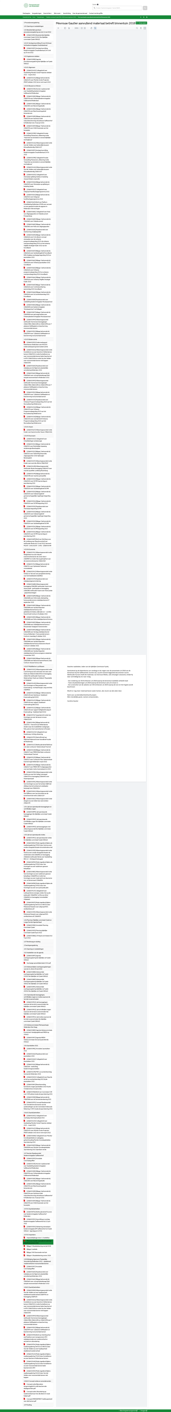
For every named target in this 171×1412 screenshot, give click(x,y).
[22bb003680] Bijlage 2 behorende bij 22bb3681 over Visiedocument (37, 220)
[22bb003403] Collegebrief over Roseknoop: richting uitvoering (35, 733)
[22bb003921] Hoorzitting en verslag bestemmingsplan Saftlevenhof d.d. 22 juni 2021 (37, 1221)
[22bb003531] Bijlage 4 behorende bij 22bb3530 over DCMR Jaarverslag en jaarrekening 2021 (37, 481)
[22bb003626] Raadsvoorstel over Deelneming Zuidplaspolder (36, 231)
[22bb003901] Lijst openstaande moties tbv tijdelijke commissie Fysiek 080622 (38, 839)
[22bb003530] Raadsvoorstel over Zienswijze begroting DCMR (36, 507)
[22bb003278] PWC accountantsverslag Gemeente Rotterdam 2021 (38, 1073)
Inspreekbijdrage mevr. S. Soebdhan (38, 1238)
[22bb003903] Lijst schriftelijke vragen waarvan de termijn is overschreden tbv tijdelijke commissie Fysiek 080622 (37, 1012)
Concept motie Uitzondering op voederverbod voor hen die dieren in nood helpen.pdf (37, 1394)
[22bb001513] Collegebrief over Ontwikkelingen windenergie (35, 440)
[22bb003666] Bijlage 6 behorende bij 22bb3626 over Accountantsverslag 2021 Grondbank (37, 294)
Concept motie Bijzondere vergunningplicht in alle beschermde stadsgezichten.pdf (35, 1386)
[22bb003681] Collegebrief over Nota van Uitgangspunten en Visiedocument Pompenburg (37, 214)
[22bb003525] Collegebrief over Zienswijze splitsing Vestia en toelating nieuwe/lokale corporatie (36, 177)
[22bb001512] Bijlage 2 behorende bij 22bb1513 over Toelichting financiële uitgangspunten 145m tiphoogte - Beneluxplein (37, 455)
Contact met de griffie (96, 13)
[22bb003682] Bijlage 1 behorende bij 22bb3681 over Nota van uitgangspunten (37, 225)
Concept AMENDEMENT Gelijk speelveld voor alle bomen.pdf (38, 1400)
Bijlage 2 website (31, 1249)
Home (33, 17)
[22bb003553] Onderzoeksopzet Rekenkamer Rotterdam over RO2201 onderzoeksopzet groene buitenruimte (36, 344)
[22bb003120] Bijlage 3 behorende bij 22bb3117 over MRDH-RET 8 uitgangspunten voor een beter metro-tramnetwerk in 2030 (37, 767)
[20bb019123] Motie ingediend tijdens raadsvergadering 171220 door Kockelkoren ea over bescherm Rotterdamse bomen (37, 1356)
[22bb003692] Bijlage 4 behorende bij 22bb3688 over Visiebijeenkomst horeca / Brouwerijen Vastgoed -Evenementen (37, 624)
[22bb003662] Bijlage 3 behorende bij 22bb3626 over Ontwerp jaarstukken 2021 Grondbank (37, 262)
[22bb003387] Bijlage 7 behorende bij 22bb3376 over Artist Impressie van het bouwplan (37, 128)
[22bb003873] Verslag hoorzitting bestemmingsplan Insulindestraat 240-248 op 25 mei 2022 (37, 50)
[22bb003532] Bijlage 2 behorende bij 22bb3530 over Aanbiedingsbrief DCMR (37, 487)
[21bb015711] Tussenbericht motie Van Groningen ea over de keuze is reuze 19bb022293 (37, 717)
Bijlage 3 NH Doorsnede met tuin (36, 1252)
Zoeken (94, 4)
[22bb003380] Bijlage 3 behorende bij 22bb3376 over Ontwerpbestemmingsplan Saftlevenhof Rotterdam (37, 98)
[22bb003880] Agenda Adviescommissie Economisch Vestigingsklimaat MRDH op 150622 (38, 1032)
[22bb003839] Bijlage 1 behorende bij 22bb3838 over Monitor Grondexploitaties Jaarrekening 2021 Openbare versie (37, 1147)
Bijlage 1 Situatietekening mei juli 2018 (38, 1246)
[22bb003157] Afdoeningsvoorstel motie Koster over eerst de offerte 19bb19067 (38, 462)
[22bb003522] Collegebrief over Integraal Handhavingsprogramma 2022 (36, 190)
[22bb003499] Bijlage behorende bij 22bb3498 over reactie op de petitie (36, 475)
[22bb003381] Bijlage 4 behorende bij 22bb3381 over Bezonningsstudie (37, 105)
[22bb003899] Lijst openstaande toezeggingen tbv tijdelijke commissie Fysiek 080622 (38, 814)
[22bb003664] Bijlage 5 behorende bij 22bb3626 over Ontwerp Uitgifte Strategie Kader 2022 (37, 279)
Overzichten (47, 13)
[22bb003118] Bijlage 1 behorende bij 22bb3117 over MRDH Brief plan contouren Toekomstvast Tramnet (37, 752)
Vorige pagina (142, 23)
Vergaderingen (37, 13)
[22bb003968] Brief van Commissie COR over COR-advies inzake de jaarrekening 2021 (38, 1093)
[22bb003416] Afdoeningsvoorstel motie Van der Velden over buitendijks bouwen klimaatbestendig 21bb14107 (38, 145)
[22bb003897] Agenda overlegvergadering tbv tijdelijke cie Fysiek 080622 (37, 958)
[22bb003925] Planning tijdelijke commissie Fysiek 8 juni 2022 (35, 931)
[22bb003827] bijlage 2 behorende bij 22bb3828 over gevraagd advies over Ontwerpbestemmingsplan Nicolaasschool (37, 314)
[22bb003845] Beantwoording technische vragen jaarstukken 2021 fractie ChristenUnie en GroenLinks (37, 1087)
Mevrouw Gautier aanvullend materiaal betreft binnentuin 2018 (37, 1242)
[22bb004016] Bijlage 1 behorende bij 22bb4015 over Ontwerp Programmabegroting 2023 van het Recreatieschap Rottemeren (37, 410)
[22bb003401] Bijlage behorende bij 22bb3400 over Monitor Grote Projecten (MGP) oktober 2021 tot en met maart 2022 (37, 80)
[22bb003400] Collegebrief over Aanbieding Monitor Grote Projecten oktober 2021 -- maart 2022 (38, 72)
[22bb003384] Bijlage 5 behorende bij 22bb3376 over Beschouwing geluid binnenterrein (37, 111)
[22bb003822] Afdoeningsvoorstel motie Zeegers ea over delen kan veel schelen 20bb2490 (38, 801)
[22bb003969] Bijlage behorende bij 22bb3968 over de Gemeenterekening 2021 (37, 1098)
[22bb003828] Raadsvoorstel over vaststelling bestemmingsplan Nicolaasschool (38, 301)
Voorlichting (67, 13)
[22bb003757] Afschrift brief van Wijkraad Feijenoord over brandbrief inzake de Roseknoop (37, 739)
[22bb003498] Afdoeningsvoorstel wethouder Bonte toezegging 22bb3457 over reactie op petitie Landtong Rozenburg (38, 468)
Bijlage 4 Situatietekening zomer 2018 (38, 1255)
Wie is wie (57, 13)
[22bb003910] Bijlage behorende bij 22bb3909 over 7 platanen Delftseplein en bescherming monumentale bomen (37, 333)
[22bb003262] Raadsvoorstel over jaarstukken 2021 (36, 1055)
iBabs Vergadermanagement (127, 1410)
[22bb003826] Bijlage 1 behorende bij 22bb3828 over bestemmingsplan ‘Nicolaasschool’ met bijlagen (37, 307)
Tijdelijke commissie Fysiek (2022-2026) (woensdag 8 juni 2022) (61, 17)
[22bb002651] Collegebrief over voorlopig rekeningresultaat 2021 (35, 1117)
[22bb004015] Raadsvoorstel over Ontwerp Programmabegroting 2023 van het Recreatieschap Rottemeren (38, 402)
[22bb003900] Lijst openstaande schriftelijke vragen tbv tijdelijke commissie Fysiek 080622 (37, 821)
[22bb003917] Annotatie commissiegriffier (33, 1267)
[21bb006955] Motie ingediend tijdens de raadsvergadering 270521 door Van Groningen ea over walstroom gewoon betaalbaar (38, 865)
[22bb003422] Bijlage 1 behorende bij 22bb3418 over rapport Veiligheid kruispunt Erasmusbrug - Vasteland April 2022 (37, 710)
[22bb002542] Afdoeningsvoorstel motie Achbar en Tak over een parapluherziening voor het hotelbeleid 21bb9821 (38, 574)
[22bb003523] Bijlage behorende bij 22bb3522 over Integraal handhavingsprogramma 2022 (36, 197)
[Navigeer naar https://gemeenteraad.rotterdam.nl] (31, 6)
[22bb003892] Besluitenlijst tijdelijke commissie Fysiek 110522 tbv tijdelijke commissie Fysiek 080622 (37, 37)
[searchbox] (117, 8)
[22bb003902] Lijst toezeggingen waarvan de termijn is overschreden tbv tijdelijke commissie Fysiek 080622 (36, 1004)
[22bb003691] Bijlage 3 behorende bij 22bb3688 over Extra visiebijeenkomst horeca (38, 618)
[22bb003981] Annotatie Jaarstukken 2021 (37, 1050)
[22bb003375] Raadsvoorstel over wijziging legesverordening (36, 580)
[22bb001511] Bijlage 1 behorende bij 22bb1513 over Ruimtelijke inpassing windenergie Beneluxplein (37, 446)
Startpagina (26, 13)
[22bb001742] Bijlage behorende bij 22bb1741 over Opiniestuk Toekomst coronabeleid (36, 566)
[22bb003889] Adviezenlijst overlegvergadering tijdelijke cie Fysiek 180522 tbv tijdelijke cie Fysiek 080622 (36, 981)
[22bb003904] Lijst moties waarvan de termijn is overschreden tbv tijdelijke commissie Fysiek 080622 (37, 1019)
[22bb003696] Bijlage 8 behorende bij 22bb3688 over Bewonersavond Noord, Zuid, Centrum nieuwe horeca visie (38, 660)
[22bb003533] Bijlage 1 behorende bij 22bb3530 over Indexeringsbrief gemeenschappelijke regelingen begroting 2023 (37, 495)
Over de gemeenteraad (79, 13)
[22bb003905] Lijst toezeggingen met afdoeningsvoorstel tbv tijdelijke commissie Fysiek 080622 (37, 829)
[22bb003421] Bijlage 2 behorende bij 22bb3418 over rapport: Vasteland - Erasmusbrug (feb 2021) (37, 702)
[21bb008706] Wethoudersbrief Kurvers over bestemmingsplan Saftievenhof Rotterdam (38, 1214)
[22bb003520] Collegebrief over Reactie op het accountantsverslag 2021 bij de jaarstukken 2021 (38, 1079)
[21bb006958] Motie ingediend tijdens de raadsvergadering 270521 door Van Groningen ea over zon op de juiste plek (38, 885)
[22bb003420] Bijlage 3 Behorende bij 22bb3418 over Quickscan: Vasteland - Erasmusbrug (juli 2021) (37, 695)
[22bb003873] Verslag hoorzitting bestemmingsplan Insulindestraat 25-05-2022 (36, 152)
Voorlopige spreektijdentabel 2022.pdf (38, 963)
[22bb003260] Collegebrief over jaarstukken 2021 (35, 1060)
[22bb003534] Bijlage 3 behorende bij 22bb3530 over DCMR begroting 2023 (37, 502)
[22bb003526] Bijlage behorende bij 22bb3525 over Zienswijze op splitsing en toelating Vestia (37, 184)
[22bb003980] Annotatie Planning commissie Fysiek (36, 926)
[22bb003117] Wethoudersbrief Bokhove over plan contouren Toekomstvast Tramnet (38, 746)
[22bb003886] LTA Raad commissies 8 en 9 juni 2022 (38, 937)
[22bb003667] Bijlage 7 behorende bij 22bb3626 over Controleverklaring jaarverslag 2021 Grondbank (37, 287)
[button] (145, 8)
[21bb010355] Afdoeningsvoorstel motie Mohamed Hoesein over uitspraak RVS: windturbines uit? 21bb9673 (38, 914)
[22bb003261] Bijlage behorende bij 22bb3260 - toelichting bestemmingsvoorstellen (36, 1067)
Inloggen (143, 1410)
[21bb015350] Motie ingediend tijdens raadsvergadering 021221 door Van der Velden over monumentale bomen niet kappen (37, 1374)
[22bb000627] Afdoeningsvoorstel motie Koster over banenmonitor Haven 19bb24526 (38, 431)
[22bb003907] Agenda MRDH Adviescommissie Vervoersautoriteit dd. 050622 (36, 1040)
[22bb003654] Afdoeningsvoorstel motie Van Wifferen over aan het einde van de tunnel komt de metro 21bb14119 (38, 793)
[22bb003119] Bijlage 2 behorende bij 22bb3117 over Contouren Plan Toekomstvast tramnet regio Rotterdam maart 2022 (38, 759)
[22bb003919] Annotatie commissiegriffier (33, 1159)
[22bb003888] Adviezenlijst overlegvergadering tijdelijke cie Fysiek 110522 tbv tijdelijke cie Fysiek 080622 (36, 974)
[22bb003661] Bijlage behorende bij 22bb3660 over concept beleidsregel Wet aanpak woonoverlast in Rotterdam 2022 (37, 375)
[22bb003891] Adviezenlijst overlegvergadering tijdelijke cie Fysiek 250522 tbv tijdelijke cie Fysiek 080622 (36, 989)
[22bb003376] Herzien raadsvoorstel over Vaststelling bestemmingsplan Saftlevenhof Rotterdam (37, 91)
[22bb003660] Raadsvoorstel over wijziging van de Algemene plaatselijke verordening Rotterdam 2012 (36, 368)
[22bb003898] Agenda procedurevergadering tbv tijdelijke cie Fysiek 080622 (38, 61)
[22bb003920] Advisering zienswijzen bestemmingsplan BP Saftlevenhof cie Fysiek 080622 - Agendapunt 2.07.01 (38, 1229)
